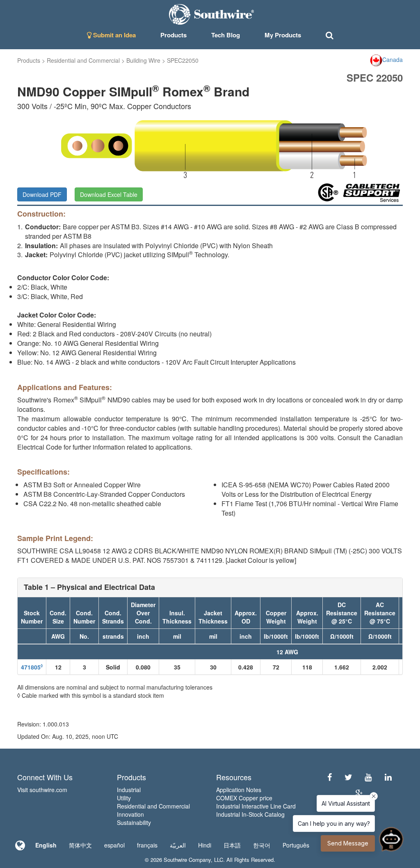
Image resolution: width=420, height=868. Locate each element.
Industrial (129, 790)
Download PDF (42, 194)
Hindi (204, 845)
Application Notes (238, 790)
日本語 (232, 845)
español (114, 845)
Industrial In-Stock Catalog (250, 814)
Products (28, 60)
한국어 (261, 845)
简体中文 (80, 845)
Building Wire (143, 60)
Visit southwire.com (42, 790)
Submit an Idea (113, 34)
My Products (283, 34)
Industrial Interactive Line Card (256, 806)
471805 (32, 667)
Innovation (130, 814)
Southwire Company (187, 859)
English (46, 845)
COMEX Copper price (244, 798)
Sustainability (134, 822)
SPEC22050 (183, 60)
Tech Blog (225, 34)
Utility (124, 798)
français (147, 845)
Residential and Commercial (83, 60)
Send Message (347, 843)
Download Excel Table (108, 194)
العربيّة (178, 845)
